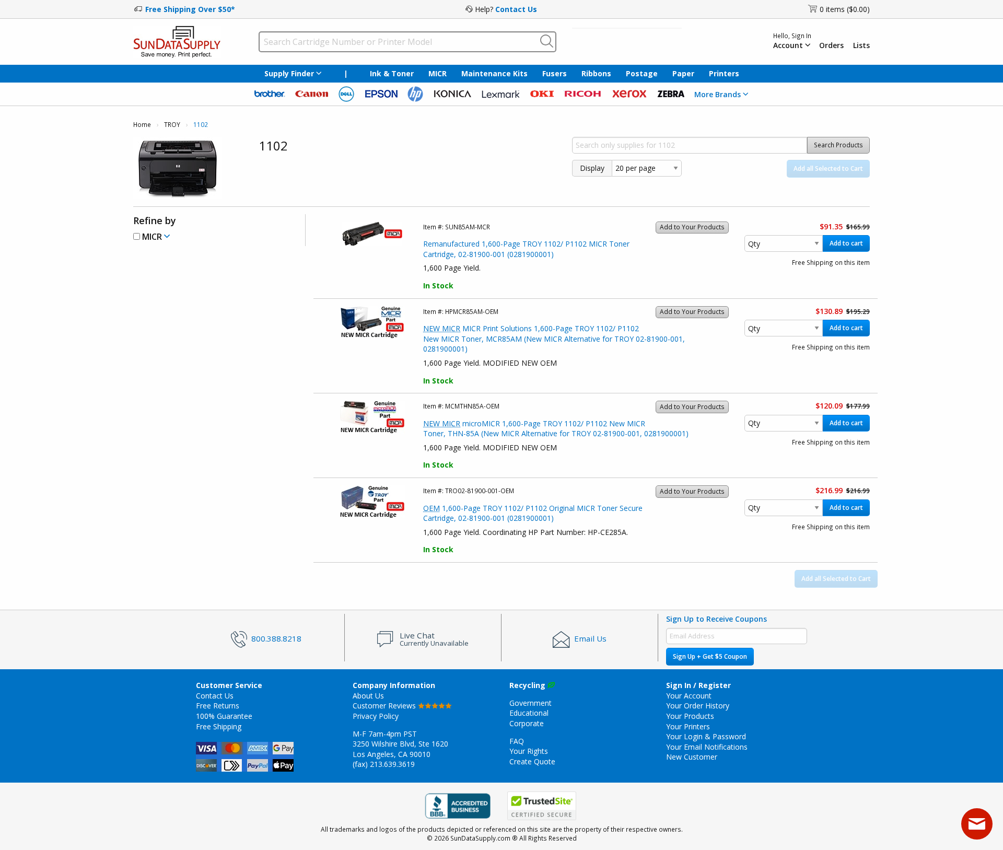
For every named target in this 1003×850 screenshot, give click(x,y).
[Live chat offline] (977, 824)
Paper (683, 73)
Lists (861, 45)
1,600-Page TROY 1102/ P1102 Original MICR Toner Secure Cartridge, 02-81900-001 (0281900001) (533, 513)
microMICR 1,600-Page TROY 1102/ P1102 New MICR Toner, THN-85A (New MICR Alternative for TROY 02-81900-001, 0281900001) (556, 428)
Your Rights (528, 751)
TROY (172, 124)
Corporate (526, 723)
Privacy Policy (376, 716)
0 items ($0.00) (845, 9)
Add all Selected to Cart (828, 168)
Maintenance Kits (494, 73)
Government (530, 703)
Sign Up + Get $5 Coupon (710, 656)
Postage (642, 73)
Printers (724, 73)
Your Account (689, 696)
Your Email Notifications (707, 747)
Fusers (554, 73)
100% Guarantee (224, 716)
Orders (831, 45)
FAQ (516, 741)
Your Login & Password (706, 736)
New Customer (691, 757)
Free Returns (217, 706)
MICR (437, 73)
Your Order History (697, 706)
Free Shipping (218, 726)
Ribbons (596, 73)
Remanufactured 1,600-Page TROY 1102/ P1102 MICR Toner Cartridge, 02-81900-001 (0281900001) (526, 249)
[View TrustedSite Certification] (542, 805)
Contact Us (516, 9)
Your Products (690, 716)
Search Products (838, 145)
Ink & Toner (392, 73)
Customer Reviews (385, 706)
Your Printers (688, 726)
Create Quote (532, 761)
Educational (529, 713)
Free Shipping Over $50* (190, 9)
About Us (368, 696)
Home (142, 124)
